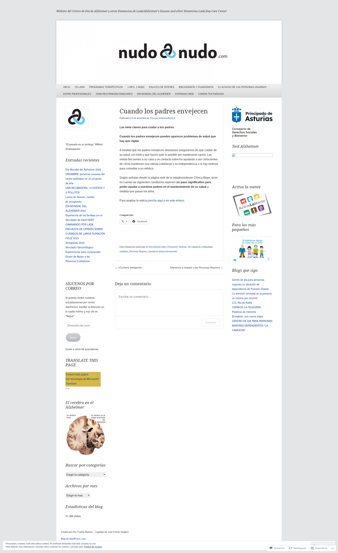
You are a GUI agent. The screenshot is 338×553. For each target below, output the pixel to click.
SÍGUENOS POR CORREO (79, 286)
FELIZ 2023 (72, 238)
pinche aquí (155, 200)
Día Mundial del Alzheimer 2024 (83, 169)
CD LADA (80, 87)
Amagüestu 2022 (74, 242)
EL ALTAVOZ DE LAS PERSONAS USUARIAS (242, 87)
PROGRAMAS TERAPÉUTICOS (106, 87)
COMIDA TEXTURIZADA (211, 94)
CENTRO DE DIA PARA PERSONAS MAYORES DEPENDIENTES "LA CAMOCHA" (252, 325)
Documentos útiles (158, 247)
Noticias (183, 247)
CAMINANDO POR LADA (79, 224)
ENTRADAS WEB (184, 94)
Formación (173, 247)
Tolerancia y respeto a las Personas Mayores (196, 267)
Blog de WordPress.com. (73, 539)
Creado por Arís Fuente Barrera (77, 532)
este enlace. (177, 200)
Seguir (73, 337)
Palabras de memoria (244, 311)
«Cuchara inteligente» (129, 267)
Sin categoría (194, 247)
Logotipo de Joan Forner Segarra (112, 532)
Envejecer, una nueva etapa (247, 316)
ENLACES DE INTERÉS (161, 87)
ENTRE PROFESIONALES (77, 94)
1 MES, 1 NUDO (135, 87)
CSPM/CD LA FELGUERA (246, 307)
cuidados (124, 251)
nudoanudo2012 (167, 118)
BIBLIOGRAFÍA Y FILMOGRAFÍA (196, 87)
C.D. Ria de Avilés (242, 302)
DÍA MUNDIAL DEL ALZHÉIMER (154, 94)
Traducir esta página (76, 374)
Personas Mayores (138, 251)
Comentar (210, 322)
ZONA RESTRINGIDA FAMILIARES (114, 94)
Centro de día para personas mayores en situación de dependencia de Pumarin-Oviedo (250, 284)
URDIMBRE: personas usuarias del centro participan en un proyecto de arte (85, 178)
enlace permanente (167, 251)
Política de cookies (93, 547)
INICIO (66, 87)
